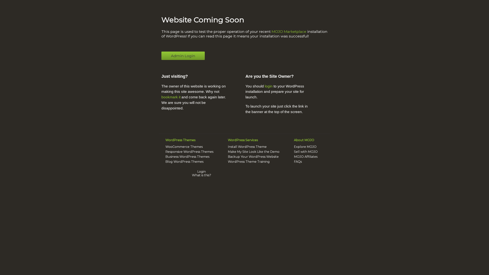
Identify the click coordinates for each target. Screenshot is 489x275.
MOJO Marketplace (289, 31)
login (269, 86)
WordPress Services (243, 140)
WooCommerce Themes (184, 147)
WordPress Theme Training (249, 161)
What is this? (201, 175)
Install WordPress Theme (247, 147)
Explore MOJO (305, 147)
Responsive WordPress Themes (189, 152)
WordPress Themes (180, 140)
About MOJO (304, 140)
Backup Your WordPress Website (253, 157)
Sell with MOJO (306, 152)
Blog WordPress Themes (184, 161)
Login (201, 171)
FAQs (298, 161)
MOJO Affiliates (305, 157)
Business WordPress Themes (187, 157)
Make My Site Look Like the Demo (253, 152)
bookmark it (171, 97)
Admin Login (183, 55)
